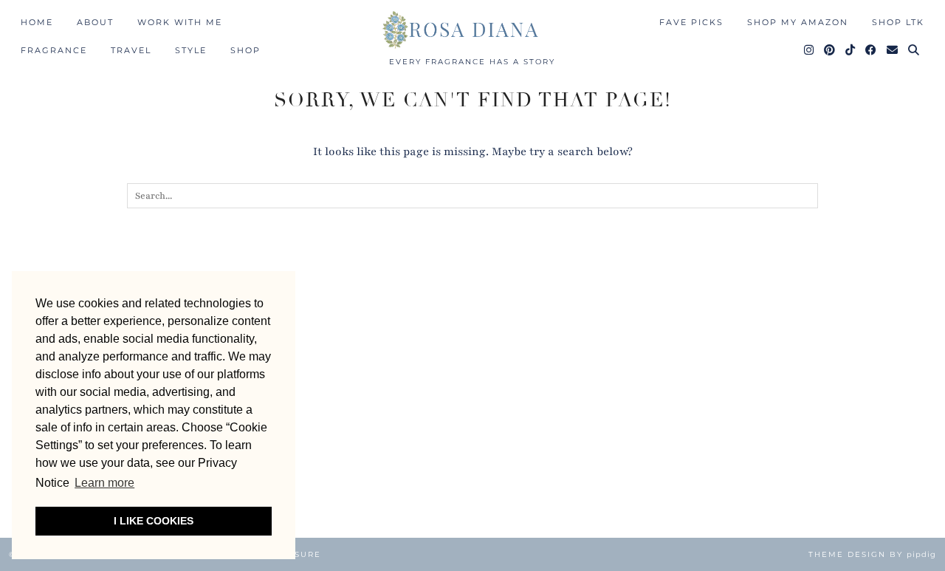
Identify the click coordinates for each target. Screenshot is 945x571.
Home (37, 22)
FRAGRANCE (54, 50)
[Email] (893, 50)
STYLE (191, 50)
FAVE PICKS (691, 22)
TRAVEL (131, 50)
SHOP (245, 50)
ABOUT (95, 22)
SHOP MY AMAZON (797, 22)
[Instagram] (809, 50)
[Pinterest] (830, 50)
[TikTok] (850, 50)
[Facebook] (871, 50)
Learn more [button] (104, 482)
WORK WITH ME (179, 22)
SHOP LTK (898, 22)
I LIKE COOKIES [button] (153, 521)
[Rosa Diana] (473, 29)
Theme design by (872, 554)
